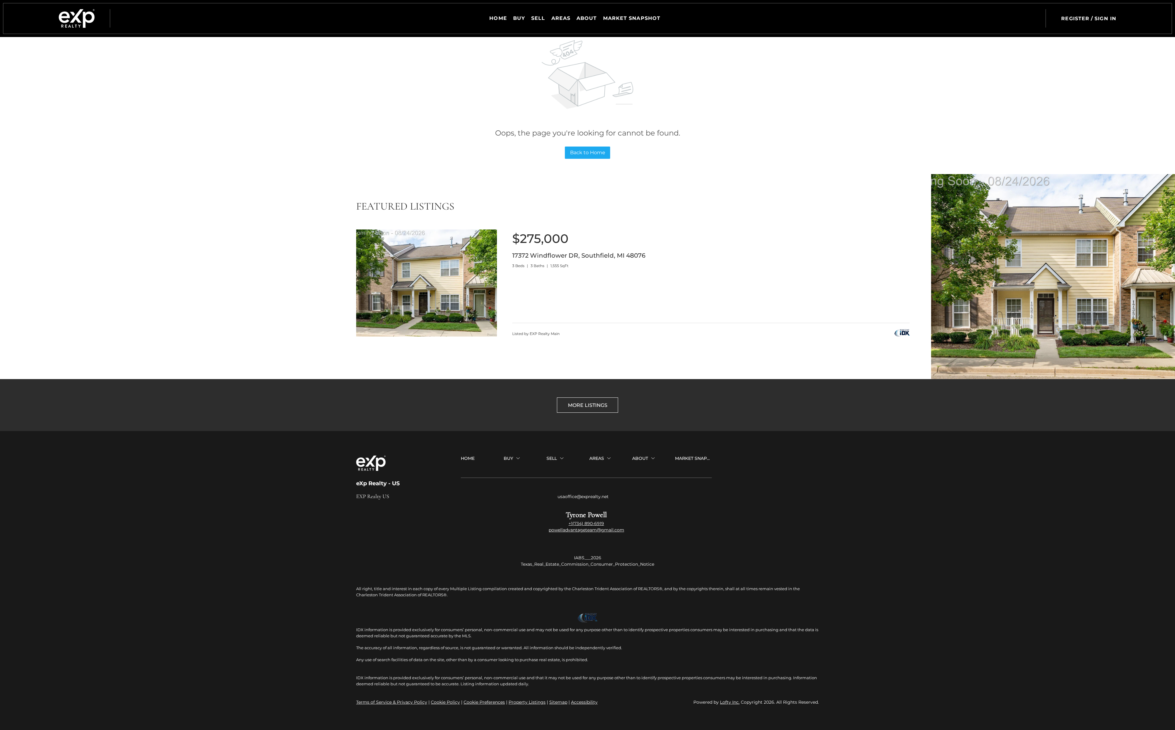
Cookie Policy (445, 702)
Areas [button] (561, 18)
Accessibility (584, 702)
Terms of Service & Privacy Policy (391, 702)
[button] (77, 18)
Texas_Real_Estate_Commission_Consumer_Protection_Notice (587, 564)
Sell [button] (538, 18)
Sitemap (558, 702)
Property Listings (527, 702)
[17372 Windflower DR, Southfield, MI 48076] (426, 335)
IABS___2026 (587, 558)
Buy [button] (519, 18)
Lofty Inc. (730, 702)
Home (498, 18)
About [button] (586, 18)
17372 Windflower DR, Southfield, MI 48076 (578, 255)
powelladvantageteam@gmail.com (586, 530)
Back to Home (587, 152)
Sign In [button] (1105, 18)
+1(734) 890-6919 (586, 523)
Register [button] (1075, 18)
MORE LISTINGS (587, 405)
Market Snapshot (632, 18)
